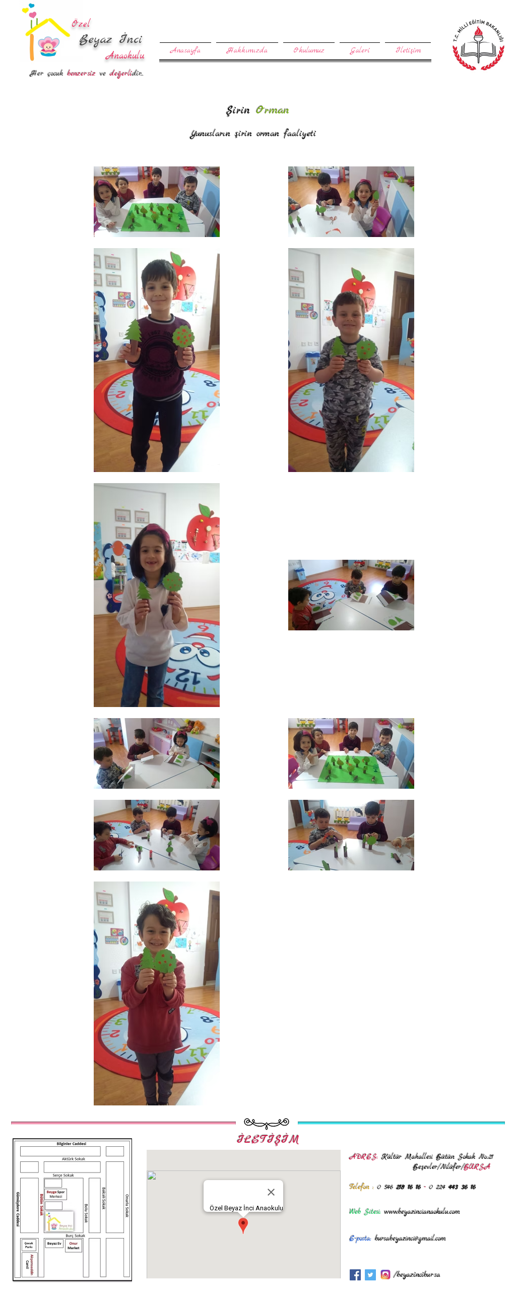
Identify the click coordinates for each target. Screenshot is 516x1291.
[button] (309, 46)
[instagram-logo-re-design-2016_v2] (385, 1274)
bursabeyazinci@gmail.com (410, 1239)
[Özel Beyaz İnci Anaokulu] (355, 1274)
